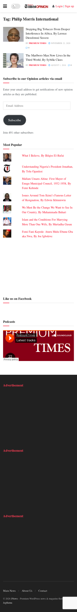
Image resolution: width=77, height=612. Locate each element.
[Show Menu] (5, 6)
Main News (9, 591)
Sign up (69, 6)
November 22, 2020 (60, 43)
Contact (42, 591)
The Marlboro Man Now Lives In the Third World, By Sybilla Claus (48, 57)
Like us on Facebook (17, 298)
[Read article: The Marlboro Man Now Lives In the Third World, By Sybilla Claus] (13, 60)
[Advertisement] (38, 267)
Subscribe (14, 120)
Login (59, 6)
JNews (14, 598)
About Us (27, 591)
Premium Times (37, 43)
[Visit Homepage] (36, 6)
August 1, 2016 (58, 65)
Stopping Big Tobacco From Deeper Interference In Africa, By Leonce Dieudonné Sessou (48, 33)
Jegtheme (7, 602)
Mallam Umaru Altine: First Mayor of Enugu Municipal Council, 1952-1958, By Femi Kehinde (46, 183)
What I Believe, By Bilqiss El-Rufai (43, 155)
